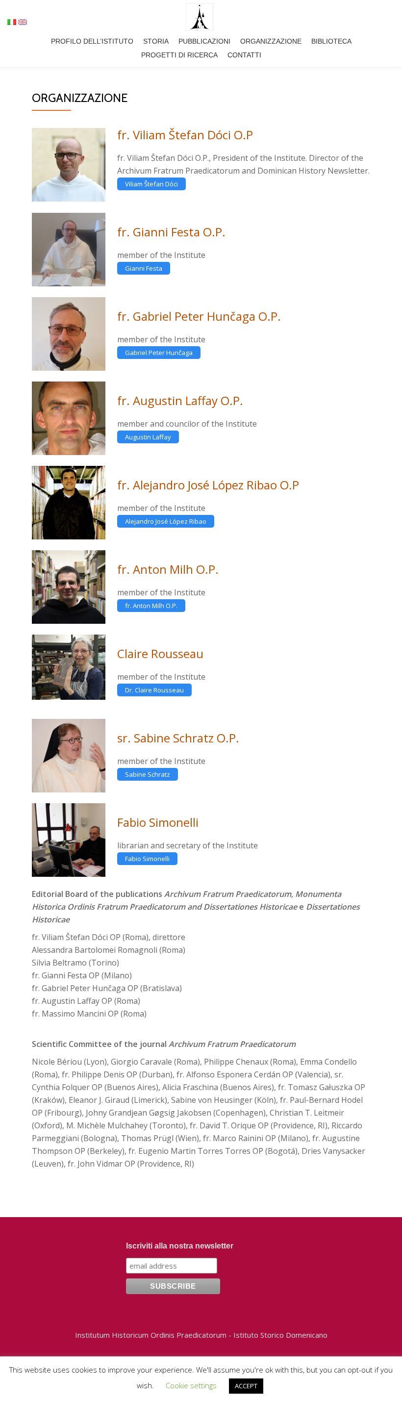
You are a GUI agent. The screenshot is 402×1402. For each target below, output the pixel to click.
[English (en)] (22, 21)
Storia (156, 41)
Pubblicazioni (204, 41)
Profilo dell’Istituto (92, 41)
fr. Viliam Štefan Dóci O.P (185, 135)
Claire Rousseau (160, 653)
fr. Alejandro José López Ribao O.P (208, 485)
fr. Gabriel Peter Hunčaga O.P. (199, 316)
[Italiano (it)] (11, 21)
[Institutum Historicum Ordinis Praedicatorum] (201, 17)
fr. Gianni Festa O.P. (171, 232)
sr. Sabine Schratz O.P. (178, 738)
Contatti (244, 55)
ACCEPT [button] (246, 1385)
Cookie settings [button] (191, 1385)
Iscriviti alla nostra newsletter (179, 1246)
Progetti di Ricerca (179, 55)
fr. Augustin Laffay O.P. (180, 400)
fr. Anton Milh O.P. (168, 569)
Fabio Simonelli (158, 822)
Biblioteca (331, 41)
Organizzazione (271, 41)
